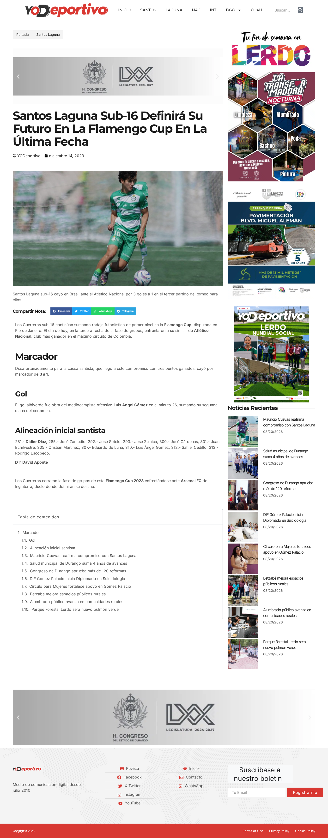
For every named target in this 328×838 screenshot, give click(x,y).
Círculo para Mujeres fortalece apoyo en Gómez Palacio (80, 586)
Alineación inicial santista (52, 547)
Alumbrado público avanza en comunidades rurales (76, 601)
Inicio (124, 10)
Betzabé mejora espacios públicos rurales (68, 594)
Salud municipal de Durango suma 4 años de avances (78, 563)
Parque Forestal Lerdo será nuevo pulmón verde (75, 609)
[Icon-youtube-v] (39, 803)
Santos (148, 10)
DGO (230, 10)
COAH (256, 10)
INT (213, 10)
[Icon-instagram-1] (30, 803)
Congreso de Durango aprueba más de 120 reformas (78, 571)
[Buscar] (300, 10)
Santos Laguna (48, 34)
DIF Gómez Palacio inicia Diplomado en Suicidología (77, 578)
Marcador (31, 532)
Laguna (174, 10)
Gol (32, 540)
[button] (18, 76)
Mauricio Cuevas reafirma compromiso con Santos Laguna (83, 555)
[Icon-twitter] (22, 803)
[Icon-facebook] (14, 803)
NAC (196, 10)
